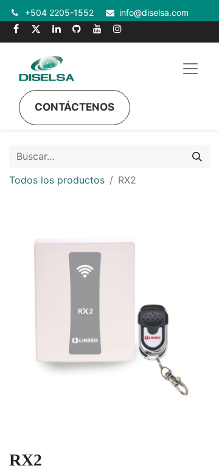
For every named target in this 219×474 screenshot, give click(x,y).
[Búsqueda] (197, 156)
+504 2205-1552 (59, 12)
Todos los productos (57, 180)
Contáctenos (74, 107)
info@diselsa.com (154, 12)
